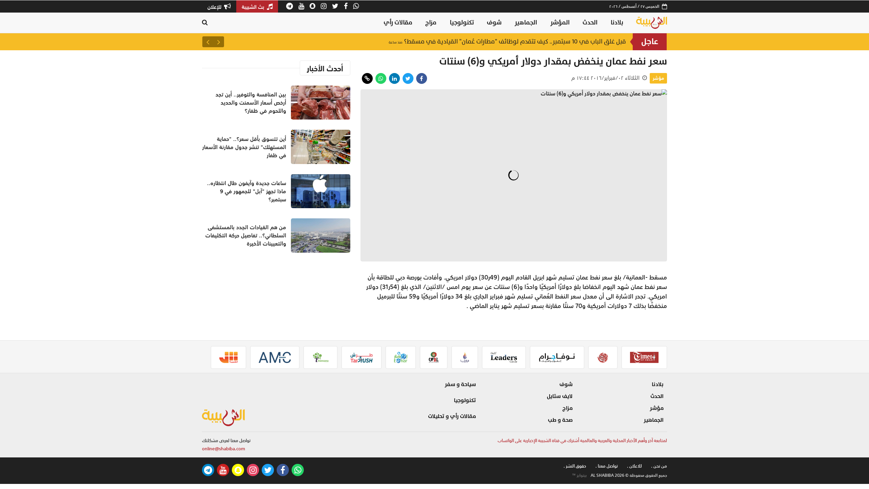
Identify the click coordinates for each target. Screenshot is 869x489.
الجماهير (526, 22)
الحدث (590, 22)
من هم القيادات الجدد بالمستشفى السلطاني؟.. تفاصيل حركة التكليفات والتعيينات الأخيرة (245, 235)
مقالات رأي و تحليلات (452, 416)
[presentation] (218, 41)
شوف (494, 22)
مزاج (431, 22)
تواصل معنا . (606, 466)
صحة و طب (560, 420)
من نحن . (659, 466)
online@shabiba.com (223, 448)
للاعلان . (634, 466)
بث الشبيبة (253, 7)
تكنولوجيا (462, 22)
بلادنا (617, 22)
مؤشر (658, 78)
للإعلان (215, 7)
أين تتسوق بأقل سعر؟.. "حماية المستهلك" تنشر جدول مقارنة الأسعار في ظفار (244, 147)
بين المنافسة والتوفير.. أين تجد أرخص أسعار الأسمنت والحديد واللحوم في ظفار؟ (514, 41)
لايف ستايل (560, 396)
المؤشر (560, 22)
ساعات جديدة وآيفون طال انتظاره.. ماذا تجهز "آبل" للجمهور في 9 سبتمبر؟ (246, 191)
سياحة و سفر (460, 384)
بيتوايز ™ (579, 475)
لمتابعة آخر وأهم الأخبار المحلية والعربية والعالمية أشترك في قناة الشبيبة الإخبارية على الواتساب (582, 440)
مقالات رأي (398, 22)
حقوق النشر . (574, 466)
